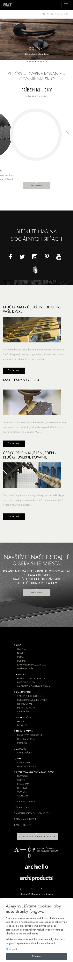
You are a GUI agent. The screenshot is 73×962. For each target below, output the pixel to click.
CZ (52, 14)
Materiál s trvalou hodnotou (33, 813)
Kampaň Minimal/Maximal (31, 665)
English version (26, 766)
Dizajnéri (22, 725)
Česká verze (23, 762)
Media (20, 657)
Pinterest (22, 788)
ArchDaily (22, 796)
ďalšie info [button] (36, 186)
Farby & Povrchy (26, 708)
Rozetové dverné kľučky (31, 678)
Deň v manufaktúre (27, 819)
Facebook (22, 776)
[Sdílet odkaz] (43, 14)
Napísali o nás (25, 669)
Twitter (21, 780)
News (20, 653)
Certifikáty (23, 712)
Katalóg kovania (25, 802)
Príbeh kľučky (23, 825)
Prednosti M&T (25, 704)
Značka (21, 649)
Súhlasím (36, 956)
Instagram (23, 784)
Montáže (22, 743)
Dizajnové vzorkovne (29, 735)
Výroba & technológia (30, 696)
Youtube (22, 792)
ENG (66, 14)
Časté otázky (24, 753)
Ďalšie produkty (26, 682)
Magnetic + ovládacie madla (33, 686)
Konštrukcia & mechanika (32, 700)
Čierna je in (22, 807)
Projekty (22, 721)
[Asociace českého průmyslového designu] (36, 852)
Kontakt (21, 661)
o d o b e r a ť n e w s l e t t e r (36, 837)
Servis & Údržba (25, 739)
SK (58, 14)
